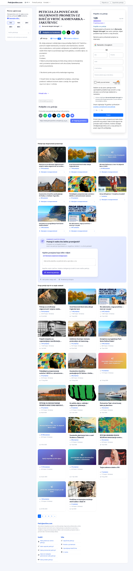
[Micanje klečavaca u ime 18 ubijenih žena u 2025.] (112, 160)
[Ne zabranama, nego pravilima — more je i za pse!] (82, 219)
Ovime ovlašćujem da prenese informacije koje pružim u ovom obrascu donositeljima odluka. (109, 99)
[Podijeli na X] (68, 32)
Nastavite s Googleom (104, 45)
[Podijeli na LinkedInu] (68, 115)
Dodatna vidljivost (72, 38)
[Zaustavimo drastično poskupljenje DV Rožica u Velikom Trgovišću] (52, 190)
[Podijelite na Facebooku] (50, 115)
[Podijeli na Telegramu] (59, 115)
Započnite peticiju (118, 2)
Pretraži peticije (37, 2)
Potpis (108, 115)
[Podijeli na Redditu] (63, 115)
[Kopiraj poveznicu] (78, 32)
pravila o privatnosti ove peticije (104, 107)
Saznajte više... (14, 18)
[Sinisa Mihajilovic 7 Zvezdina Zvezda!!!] (112, 189)
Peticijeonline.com (15, 2)
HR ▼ (28, 2)
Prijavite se (105, 2)
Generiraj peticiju (53, 272)
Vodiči (40, 537)
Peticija (44, 38)
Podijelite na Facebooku (51, 32)
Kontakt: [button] (46, 2)
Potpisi (56, 38)
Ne (102, 110)
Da (96, 110)
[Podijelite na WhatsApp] (64, 32)
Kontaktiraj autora (46, 101)
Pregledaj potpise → (99, 23)
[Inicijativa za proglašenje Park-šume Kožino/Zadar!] (52, 219)
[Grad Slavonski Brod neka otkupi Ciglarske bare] (82, 160)
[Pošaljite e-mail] (73, 32)
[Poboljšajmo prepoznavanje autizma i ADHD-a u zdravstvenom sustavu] (82, 190)
